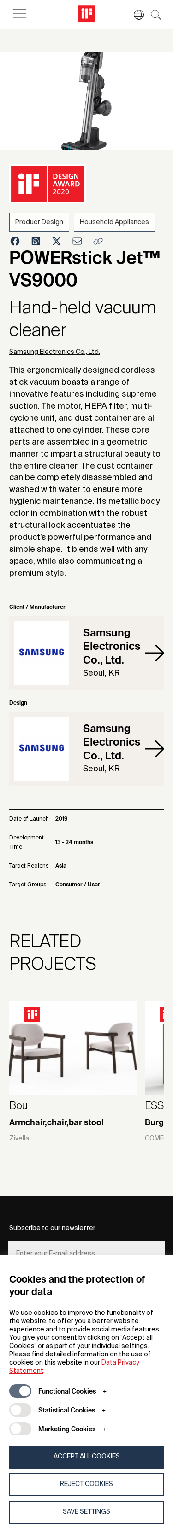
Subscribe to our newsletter (52, 1228)
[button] (134, 15)
